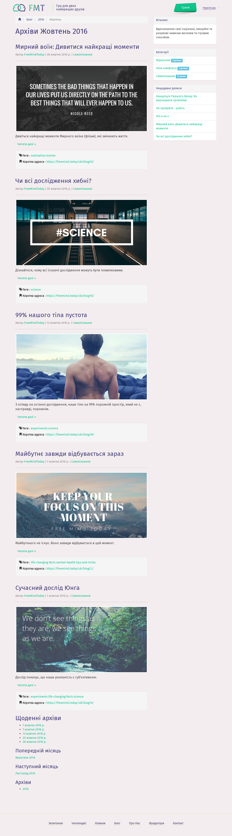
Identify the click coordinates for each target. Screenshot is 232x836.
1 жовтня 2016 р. (34, 725)
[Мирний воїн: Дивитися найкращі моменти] (81, 98)
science (36, 289)
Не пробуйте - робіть (170, 108)
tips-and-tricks (86, 562)
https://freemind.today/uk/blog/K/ (70, 702)
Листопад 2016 (25, 773)
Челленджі (79, 823)
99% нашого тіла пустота (51, 315)
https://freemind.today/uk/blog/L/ (70, 568)
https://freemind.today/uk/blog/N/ (70, 295)
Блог (29, 19)
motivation (38, 155)
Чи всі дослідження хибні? (53, 180)
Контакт (178, 823)
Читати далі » (26, 144)
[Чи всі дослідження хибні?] (81, 232)
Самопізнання (82, 54)
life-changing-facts (43, 562)
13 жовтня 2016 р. (34, 733)
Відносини (168, 60)
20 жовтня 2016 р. (34, 738)
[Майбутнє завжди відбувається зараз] (81, 505)
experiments (39, 428)
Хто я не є (162, 116)
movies (50, 155)
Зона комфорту (172, 68)
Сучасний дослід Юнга (47, 587)
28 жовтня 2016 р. (34, 741)
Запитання (56, 823)
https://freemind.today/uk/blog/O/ (70, 161)
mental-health (65, 562)
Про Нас (134, 823)
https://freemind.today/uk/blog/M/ (70, 434)
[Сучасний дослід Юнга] (81, 639)
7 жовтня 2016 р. (34, 729)
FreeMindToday (34, 54)
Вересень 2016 (25, 757)
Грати (186, 7)
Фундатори (156, 823)
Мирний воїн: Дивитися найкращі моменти (77, 46)
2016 (41, 19)
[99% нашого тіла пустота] (81, 366)
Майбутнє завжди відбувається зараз (69, 453)
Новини (100, 823)
